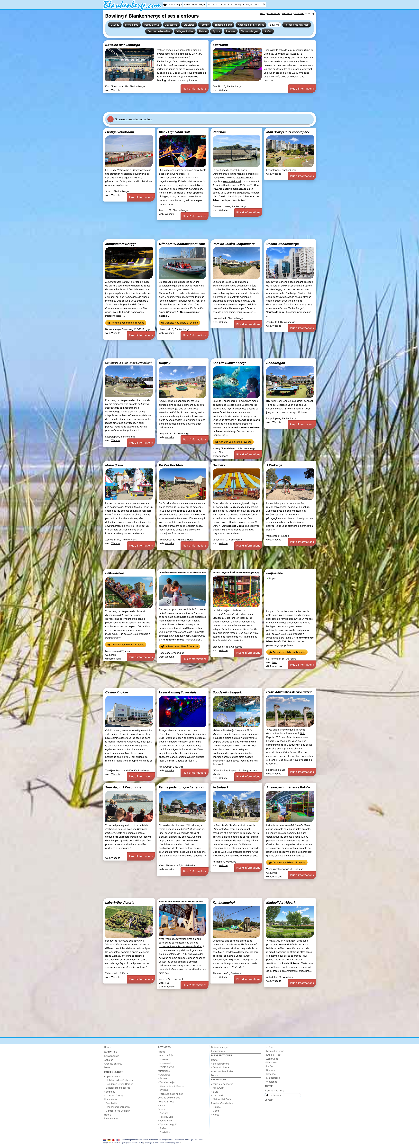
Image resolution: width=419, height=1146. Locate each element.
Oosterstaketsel (244, 177)
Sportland (220, 45)
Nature (203, 31)
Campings (109, 1091)
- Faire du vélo (165, 1116)
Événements (227, 4)
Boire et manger (219, 1047)
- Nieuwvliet (217, 1087)
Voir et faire (213, 4)
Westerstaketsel (232, 181)
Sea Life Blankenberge (229, 363)
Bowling (274, 24)
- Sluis (214, 1091)
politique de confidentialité (132, 1143)
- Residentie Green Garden (118, 1084)
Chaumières (110, 1099)
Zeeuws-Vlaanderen (222, 1084)
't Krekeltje (274, 465)
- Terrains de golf (167, 1124)
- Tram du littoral (220, 1067)
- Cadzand (217, 1095)
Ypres (121, 622)
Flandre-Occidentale (222, 1103)
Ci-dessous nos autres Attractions (133, 119)
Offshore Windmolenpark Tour (182, 244)
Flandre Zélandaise (276, 741)
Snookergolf (275, 363)
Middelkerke (192, 825)
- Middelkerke (272, 1077)
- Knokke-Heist (272, 1054)
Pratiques (239, 4)
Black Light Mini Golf (174, 132)
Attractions (171, 24)
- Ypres (215, 1114)
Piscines (230, 31)
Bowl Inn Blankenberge (122, 45)
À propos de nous (274, 1090)
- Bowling (163, 1089)
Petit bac (219, 132)
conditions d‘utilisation (111, 1143)
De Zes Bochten (171, 465)
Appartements (112, 1076)
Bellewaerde (114, 573)
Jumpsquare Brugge (120, 244)
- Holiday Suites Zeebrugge (119, 1080)
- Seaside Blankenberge (117, 1087)
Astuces (108, 1059)
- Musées (163, 1059)
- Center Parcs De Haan (117, 1110)
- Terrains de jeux (167, 1082)
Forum (214, 1075)
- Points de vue (166, 1066)
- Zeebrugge (271, 1058)
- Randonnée (165, 1120)
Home (107, 1047)
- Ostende (270, 1074)
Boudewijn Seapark (227, 692)
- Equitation (164, 1132)
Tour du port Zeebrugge (123, 787)
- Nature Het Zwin (221, 1099)
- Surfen (162, 1128)
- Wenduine (270, 1062)
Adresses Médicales (222, 1071)
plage (249, 833)
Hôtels (107, 1114)
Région (249, 4)
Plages (202, 4)
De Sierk (219, 465)
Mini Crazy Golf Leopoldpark (287, 132)
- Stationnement (220, 1063)
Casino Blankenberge (282, 244)
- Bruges (216, 1106)
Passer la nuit (190, 4)
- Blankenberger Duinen (117, 1106)
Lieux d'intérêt (165, 1055)
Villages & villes (184, 31)
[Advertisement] (201, 102)
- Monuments (165, 1063)
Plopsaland (274, 573)
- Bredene (269, 1070)
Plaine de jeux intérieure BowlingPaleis (236, 572)
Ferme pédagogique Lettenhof (181, 787)
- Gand (215, 1110)
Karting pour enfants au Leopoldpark (128, 362)
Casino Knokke (116, 692)
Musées (114, 24)
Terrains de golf (249, 31)
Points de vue (151, 24)
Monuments (131, 24)
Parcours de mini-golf (297, 24)
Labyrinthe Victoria (119, 902)
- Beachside (110, 1103)
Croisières (188, 24)
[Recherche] (264, 4)
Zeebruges (199, 613)
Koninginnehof (224, 902)
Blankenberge (175, 4)
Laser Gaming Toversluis (178, 692)
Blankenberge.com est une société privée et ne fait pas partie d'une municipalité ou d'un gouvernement (162, 1140)
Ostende (244, 952)
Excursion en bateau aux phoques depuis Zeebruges (182, 572)
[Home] (165, 4)
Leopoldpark (183, 400)
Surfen (267, 31)
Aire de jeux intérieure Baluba (288, 787)
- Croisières (164, 1074)
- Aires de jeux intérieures (171, 1086)
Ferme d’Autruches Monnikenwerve (289, 692)
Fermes (205, 24)
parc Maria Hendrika (224, 952)
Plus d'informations (194, 88)
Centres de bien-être (159, 31)
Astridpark (221, 787)
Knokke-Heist (141, 507)
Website (115, 90)
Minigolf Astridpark (281, 902)
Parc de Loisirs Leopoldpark (234, 244)
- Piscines (163, 1113)
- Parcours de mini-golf (170, 1093)
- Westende (270, 1081)
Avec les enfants (113, 1063)
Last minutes (111, 1118)
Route (214, 1059)
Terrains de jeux (223, 24)
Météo (258, 4)
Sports (216, 31)
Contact (268, 1099)
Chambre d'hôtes (113, 1095)
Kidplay (164, 363)
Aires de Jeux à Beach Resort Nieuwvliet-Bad (181, 901)
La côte (268, 1047)
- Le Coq (269, 1066)
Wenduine (218, 833)
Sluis (161, 737)
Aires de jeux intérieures (251, 24)
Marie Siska (114, 465)
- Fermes (162, 1078)
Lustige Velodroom (119, 132)
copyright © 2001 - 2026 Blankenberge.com (162, 1143)
